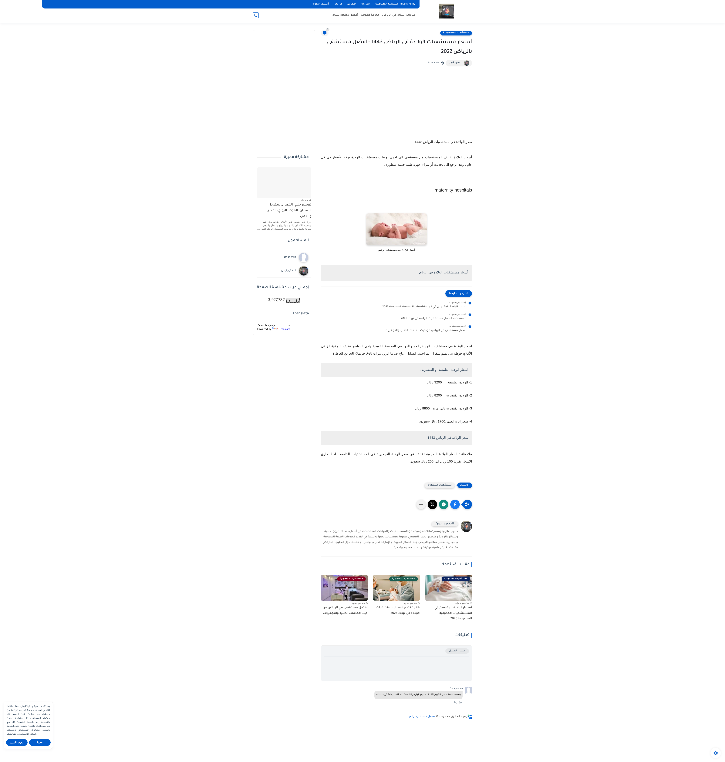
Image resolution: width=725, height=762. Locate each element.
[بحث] (256, 15)
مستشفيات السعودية (456, 33)
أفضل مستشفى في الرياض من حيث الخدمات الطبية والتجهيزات (425, 330)
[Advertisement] (396, 108)
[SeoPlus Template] (469, 716)
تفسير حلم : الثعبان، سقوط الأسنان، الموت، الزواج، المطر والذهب (289, 210)
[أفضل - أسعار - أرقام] (446, 11)
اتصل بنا (365, 4)
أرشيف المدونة (320, 4)
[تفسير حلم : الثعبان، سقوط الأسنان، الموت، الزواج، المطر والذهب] (284, 182)
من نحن (338, 4)
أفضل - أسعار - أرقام (422, 716)
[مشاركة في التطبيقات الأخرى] (421, 504)
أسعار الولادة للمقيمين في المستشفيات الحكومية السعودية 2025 (424, 307)
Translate (284, 329)
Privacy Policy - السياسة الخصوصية (395, 4)
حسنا (39, 742)
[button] (455, 504)
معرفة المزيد (17, 742)
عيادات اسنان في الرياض (398, 15)
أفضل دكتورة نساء (345, 15)
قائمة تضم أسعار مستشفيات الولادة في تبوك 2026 (433, 318)
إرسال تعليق (457, 651)
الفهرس (351, 4)
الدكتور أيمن (455, 63)
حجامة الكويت (370, 15)
